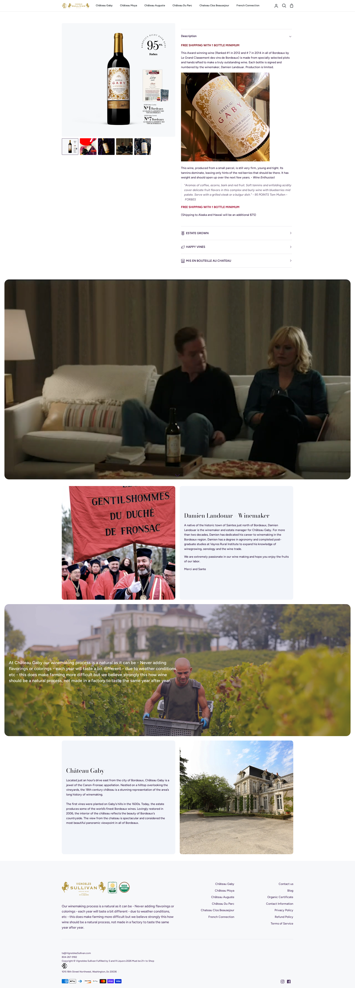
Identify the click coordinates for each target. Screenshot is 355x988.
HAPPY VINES (195, 247)
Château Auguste (222, 897)
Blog (290, 890)
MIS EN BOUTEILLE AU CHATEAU (208, 260)
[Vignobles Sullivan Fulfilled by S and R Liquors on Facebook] (289, 981)
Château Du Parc (223, 903)
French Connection (221, 917)
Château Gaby (224, 884)
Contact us (286, 884)
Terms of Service (282, 923)
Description (189, 36)
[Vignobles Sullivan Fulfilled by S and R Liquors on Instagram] (282, 981)
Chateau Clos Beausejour (217, 910)
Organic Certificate (280, 897)
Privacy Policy (284, 910)
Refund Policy (284, 917)
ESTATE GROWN (197, 233)
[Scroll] (177, 473)
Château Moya (224, 890)
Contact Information (279, 903)
